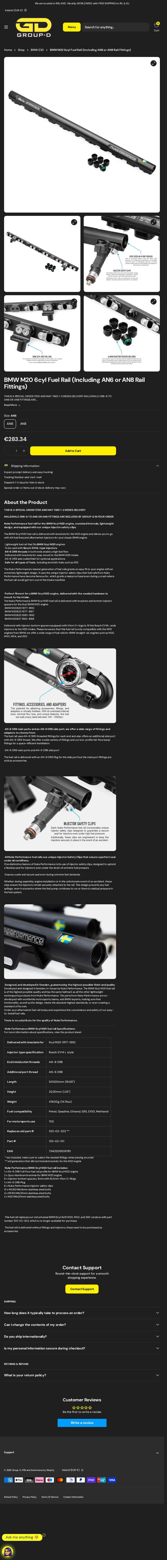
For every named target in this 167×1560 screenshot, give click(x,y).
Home (8, 50)
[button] (6, 27)
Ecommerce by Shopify (42, 1470)
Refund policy (11, 1497)
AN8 (24, 425)
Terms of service (49, 1497)
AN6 (11, 425)
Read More (10, 405)
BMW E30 (37, 50)
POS (24, 1470)
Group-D (16, 1470)
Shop (21, 50)
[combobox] (115, 27)
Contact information (73, 1497)
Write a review (82, 1423)
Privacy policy (29, 1497)
